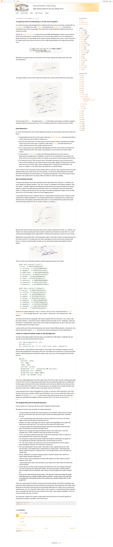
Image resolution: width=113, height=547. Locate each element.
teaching (83, 60)
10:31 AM (22, 521)
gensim (55, 143)
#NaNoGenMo (58, 27)
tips (82, 54)
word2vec (39, 27)
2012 (80, 113)
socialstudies (84, 45)
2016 (80, 88)
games (82, 67)
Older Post (72, 528)
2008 (80, 121)
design (82, 34)
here (30, 121)
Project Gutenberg (56, 137)
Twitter (82, 20)
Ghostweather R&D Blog (44, 6)
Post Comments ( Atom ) (28, 531)
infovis (21, 504)
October (83, 104)
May (82, 106)
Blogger (59, 543)
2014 (80, 92)
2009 (80, 119)
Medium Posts (84, 22)
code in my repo (33, 395)
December (83, 94)
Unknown (22, 513)
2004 (80, 130)
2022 (80, 79)
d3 (81, 64)
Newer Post (19, 528)
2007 (80, 123)
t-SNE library (32, 154)
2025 (80, 75)
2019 (80, 82)
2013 (80, 111)
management (84, 35)
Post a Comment (22, 525)
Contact (47, 13)
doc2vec (34, 330)
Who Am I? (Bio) (85, 24)
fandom (83, 65)
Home (17, 13)
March (82, 108)
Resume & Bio (24, 13)
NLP (82, 58)
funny (82, 47)
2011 (80, 115)
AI (81, 56)
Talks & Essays (39, 13)
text (24, 504)
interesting (83, 37)
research (83, 43)
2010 (80, 117)
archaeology (84, 50)
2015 (80, 90)
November (83, 96)
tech (82, 30)
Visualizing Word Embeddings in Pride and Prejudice (88, 100)
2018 (80, 84)
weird (82, 41)
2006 (80, 126)
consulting (83, 52)
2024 (80, 77)
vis (81, 69)
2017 (80, 86)
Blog (31, 13)
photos (82, 32)
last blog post (20, 27)
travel (82, 49)
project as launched (28, 34)
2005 (80, 128)
